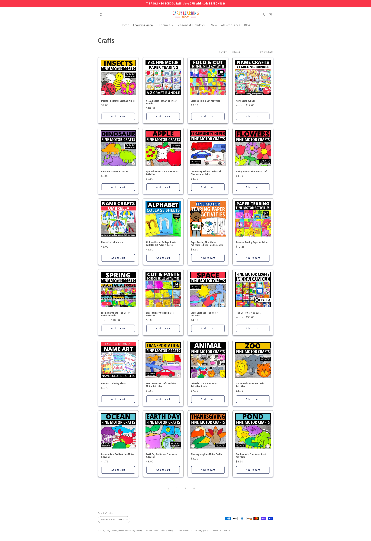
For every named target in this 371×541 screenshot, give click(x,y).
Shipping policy (202, 530)
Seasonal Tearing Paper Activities (252, 242)
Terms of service (184, 530)
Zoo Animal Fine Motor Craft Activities (250, 385)
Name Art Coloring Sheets (113, 383)
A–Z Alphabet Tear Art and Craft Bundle (161, 102)
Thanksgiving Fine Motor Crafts (206, 454)
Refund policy (152, 530)
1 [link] (168, 488)
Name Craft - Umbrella (112, 242)
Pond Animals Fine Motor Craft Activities (251, 456)
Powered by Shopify (133, 530)
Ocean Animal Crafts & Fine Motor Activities (117, 456)
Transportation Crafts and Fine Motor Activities (161, 385)
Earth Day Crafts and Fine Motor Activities (162, 456)
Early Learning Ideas (115, 530)
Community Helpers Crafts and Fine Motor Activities (206, 173)
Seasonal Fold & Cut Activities (205, 100)
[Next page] (202, 488)
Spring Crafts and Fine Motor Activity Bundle (115, 314)
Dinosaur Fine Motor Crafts (114, 171)
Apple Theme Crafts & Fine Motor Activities (162, 173)
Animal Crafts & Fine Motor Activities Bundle (204, 385)
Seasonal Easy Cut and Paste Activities (159, 314)
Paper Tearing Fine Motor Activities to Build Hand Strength (207, 244)
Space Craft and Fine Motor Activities (204, 314)
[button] (101, 14)
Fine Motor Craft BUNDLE (248, 312)
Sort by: (223, 51)
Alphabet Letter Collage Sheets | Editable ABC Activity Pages (162, 244)
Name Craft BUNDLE (245, 100)
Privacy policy (167, 530)
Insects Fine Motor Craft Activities (118, 100)
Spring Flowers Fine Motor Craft (252, 171)
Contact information (221, 530)
